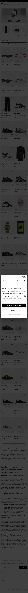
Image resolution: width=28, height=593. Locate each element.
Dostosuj (13, 310)
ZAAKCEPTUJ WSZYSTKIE (14, 305)
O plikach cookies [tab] (21, 280)
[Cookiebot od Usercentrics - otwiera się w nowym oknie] (20, 277)
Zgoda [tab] (4, 280)
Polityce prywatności (21, 296)
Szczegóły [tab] (12, 280)
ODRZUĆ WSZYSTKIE (14, 315)
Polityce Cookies (8, 298)
